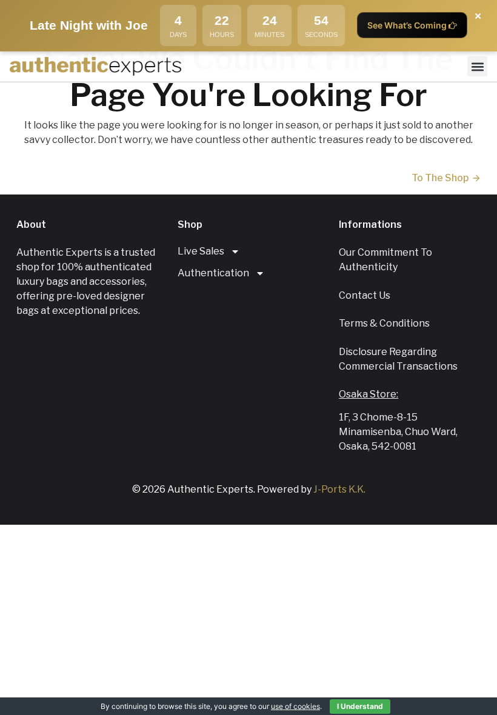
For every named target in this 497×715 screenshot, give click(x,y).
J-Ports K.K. (339, 489)
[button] (477, 66)
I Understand (360, 706)
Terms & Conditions (384, 323)
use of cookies (295, 706)
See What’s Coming (408, 25)
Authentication (213, 273)
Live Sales (201, 251)
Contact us (364, 295)
